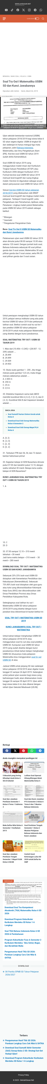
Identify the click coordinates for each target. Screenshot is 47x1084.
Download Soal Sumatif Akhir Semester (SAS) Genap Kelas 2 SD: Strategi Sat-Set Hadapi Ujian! (24, 1051)
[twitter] (23, 10)
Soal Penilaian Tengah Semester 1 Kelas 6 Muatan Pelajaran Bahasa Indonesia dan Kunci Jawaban (33, 830)
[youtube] (6, 10)
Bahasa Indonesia (25, 148)
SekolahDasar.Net (27, 1080)
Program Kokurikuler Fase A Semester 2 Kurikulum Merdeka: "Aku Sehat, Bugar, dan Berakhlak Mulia (23, 943)
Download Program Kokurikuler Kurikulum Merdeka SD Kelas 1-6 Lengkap (20, 922)
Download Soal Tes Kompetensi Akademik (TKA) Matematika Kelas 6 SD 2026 (23, 910)
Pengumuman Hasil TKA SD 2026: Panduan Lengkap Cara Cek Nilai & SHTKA (20, 954)
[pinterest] (23, 750)
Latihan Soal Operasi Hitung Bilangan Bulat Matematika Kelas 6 (33, 778)
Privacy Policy (23, 1075)
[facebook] (18, 10)
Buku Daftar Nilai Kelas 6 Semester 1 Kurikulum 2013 (13, 828)
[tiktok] (12, 10)
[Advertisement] (23, 48)
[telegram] (35, 10)
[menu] (6, 19)
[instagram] (29, 10)
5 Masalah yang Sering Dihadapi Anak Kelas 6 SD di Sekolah (12, 778)
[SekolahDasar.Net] (23, 4)
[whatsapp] (41, 10)
